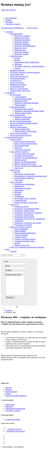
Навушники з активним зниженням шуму (31, 176)
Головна (8, 310)
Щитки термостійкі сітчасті (25, 164)
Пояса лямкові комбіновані (25, 233)
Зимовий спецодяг (17, 70)
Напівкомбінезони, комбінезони (27, 62)
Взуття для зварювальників (20, 121)
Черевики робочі (21, 101)
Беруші (17, 172)
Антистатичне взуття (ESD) (21, 135)
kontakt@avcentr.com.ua (15, 431)
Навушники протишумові (25, 174)
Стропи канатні (21, 237)
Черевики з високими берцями (27, 103)
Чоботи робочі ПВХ (22, 129)
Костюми (18, 64)
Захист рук (14, 204)
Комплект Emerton (22, 52)
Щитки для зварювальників (25, 162)
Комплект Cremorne (22, 36)
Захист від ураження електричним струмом (27, 247)
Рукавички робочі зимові (24, 217)
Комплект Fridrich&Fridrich (25, 46)
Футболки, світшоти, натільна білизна (29, 66)
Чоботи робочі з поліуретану (26, 131)
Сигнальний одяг (17, 74)
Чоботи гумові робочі (18, 127)
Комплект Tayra (21, 48)
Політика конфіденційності (16, 396)
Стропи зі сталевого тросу (25, 241)
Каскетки (18, 148)
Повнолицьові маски (23, 188)
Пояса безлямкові (21, 229)
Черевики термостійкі (23, 117)
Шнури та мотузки (22, 245)
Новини (8, 20)
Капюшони (19, 190)
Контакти (9, 22)
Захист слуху (15, 170)
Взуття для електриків (18, 133)
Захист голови (15, 139)
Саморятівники (21, 200)
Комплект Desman (22, 42)
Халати (17, 68)
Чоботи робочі (20, 105)
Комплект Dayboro (22, 38)
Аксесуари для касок (23, 150)
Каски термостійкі (22, 146)
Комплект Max (20, 50)
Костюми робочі (16, 34)
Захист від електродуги (19, 76)
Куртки (17, 58)
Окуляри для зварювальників (26, 158)
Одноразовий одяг (17, 87)
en (22, 28)
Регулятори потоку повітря (25, 198)
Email (7, 266)
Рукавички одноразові (23, 225)
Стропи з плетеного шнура (25, 239)
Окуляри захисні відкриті (24, 154)
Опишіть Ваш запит (13, 275)
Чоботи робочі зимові (23, 113)
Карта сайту (10, 404)
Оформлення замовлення (15, 408)
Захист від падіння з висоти (21, 227)
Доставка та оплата (12, 24)
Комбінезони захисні (18, 85)
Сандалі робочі (20, 97)
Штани (17, 60)
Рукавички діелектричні (24, 215)
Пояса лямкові (20, 231)
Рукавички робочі (21, 207)
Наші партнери (11, 392)
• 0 (37, 28)
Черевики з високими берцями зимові (29, 111)
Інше (7, 249)
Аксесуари (19, 168)
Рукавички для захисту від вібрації (28, 213)
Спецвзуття (9, 93)
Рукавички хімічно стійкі (24, 211)
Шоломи (18, 192)
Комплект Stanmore (22, 44)
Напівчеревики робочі (23, 99)
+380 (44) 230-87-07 (13, 429)
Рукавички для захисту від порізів (28, 223)
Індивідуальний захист (14, 137)
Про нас (8, 387)
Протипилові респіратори (25, 184)
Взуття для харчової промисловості (23, 123)
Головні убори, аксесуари (20, 91)
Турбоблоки (19, 196)
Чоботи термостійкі (22, 119)
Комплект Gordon (21, 54)
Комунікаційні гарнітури (24, 178)
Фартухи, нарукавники (19, 89)
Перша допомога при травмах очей (28, 166)
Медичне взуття (16, 125)
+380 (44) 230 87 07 (8, 10)
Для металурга (15, 80)
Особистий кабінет (12, 419)
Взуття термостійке (17, 115)
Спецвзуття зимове (17, 107)
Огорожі (13, 251)
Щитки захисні (20, 160)
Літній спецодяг (16, 56)
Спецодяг (9, 32)
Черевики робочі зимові (24, 109)
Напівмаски (19, 186)
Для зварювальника (17, 78)
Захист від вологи (17, 82)
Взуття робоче (15, 95)
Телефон (8, 270)
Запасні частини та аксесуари (26, 202)
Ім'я (6, 261)
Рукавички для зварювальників (27, 209)
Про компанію (11, 18)
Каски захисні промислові (25, 141)
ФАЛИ (17, 243)
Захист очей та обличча (19, 152)
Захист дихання (16, 182)
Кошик (8, 394)
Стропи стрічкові (21, 235)
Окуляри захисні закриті (24, 156)
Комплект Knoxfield (22, 40)
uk (12, 28)
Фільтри (18, 194)
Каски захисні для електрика (26, 143)
